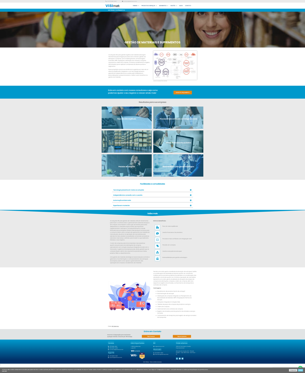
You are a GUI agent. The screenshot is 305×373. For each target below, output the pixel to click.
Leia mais (4, 371)
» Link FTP (133, 348)
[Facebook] (180, 359)
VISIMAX (135, 6)
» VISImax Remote (136, 346)
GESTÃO (172, 6)
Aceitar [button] (300, 370)
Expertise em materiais (121, 205)
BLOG (181, 6)
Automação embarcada (122, 200)
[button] (152, 190)
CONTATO (188, 6)
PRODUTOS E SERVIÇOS (148, 6)
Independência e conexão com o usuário (127, 195)
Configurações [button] (293, 370)
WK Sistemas (115, 326)
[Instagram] (177, 359)
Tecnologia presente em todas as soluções (128, 190)
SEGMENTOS (162, 6)
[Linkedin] (182, 359)
